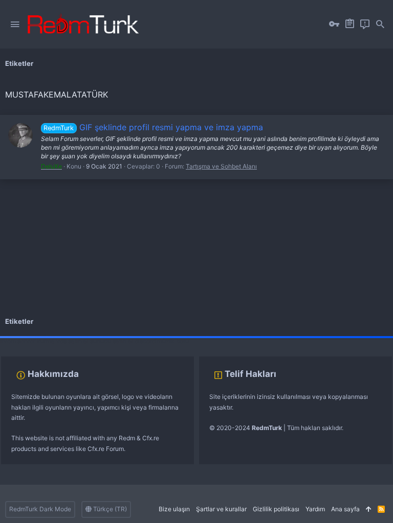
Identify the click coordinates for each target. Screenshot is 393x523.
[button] (15, 24)
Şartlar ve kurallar (221, 509)
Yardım (315, 509)
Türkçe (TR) (109, 509)
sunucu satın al (111, 341)
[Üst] (369, 509)
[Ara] (380, 24)
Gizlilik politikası (276, 509)
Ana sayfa (345, 509)
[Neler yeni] (365, 24)
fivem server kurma (27, 341)
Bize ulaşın (174, 509)
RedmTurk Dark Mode (40, 509)
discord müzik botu (162, 341)
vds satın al (72, 341)
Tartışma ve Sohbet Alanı (221, 166)
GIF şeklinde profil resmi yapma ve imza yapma (153, 127)
